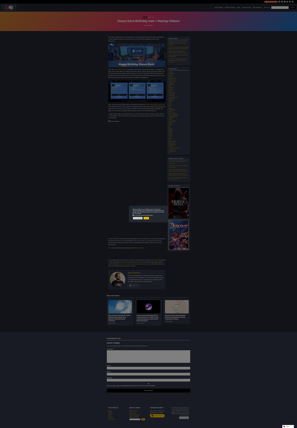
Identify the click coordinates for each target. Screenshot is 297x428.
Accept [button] (146, 218)
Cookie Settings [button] (138, 218)
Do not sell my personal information (143, 215)
